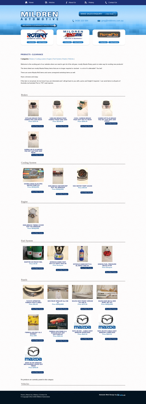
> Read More (31, 42)
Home (31, 2)
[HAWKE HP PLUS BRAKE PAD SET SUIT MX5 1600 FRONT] (107, 115)
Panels (64, 59)
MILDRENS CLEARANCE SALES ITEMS (39, 25)
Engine (49, 59)
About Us (72, 2)
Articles (52, 2)
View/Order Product (37, 126)
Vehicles (71, 59)
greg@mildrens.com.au (112, 20)
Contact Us (112, 2)
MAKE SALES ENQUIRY (97, 14)
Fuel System (57, 59)
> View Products (42, 42)
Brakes (31, 59)
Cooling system (40, 59)
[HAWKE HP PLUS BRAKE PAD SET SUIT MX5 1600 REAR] (33, 147)
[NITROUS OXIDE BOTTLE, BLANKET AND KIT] (82, 261)
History (91, 2)
